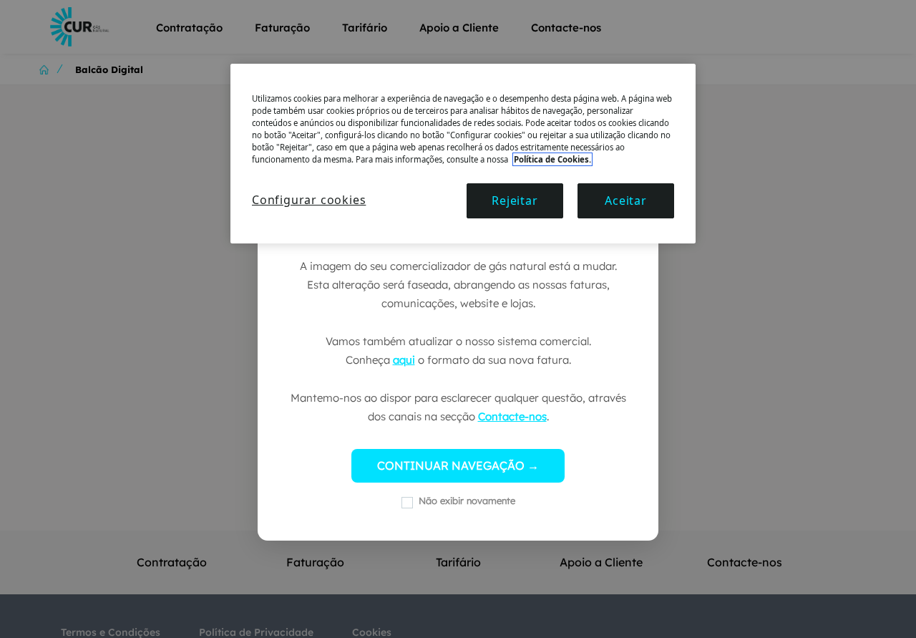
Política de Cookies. (552, 159)
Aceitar (626, 200)
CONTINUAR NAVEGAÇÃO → (458, 465)
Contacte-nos (512, 416)
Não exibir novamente (467, 500)
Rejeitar (514, 200)
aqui (404, 360)
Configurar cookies (309, 200)
